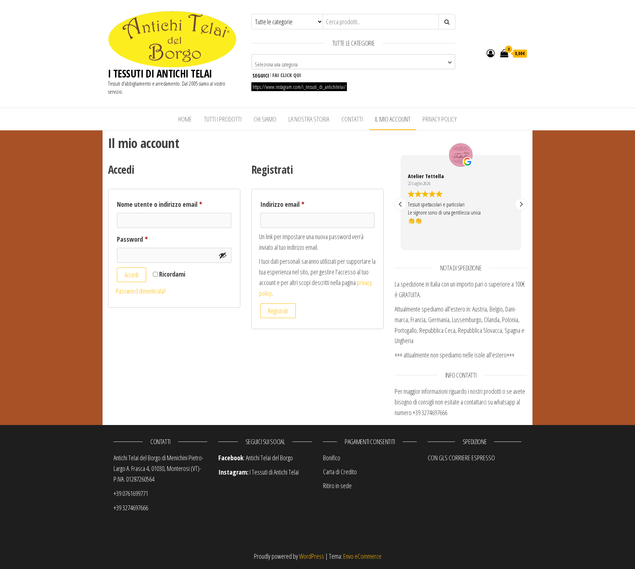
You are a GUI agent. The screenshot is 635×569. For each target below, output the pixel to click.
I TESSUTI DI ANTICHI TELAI (160, 73)
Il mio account (392, 119)
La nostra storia (308, 119)
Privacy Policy (440, 119)
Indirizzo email (294, 204)
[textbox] (353, 64)
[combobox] (353, 61)
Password (144, 239)
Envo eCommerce (362, 556)
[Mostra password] (223, 255)
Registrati (278, 310)
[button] (521, 204)
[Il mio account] (491, 52)
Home (185, 119)
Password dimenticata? (140, 291)
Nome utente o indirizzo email (171, 204)
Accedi (132, 274)
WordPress (311, 556)
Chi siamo (265, 119)
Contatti (352, 119)
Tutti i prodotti (222, 119)
